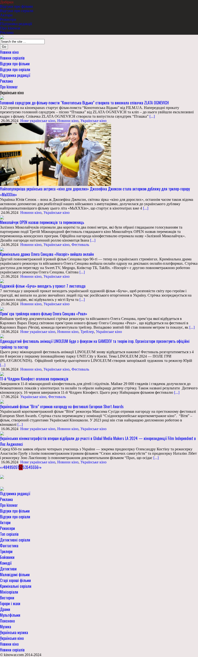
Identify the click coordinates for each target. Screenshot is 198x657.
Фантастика (9, 546)
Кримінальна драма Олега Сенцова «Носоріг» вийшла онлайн (47, 254)
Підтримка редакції (16, 24)
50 (13, 467)
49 (9, 467)
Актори (6, 15)
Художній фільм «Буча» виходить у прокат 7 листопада (42, 286)
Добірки (7, 2)
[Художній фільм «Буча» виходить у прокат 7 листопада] (2, 281)
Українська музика (14, 632)
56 (36, 467)
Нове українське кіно (37, 121)
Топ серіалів (9, 534)
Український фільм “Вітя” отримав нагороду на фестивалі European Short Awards (62, 406)
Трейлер (87, 332)
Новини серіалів (12, 58)
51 (17, 467)
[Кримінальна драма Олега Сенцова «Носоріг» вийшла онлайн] (2, 249)
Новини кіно (9, 52)
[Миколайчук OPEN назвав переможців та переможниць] (2, 217)
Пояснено (7, 621)
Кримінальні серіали (15, 586)
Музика (5, 627)
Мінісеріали (9, 592)
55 (33, 467)
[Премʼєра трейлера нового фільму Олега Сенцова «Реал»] (2, 308)
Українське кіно (93, 121)
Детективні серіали (15, 540)
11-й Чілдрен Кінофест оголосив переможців (34, 379)
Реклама (7, 32)
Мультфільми (10, 615)
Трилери (6, 551)
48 (5, 467)
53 (25, 467)
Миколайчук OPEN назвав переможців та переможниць (42, 222)
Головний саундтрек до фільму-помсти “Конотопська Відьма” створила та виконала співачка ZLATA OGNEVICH (84, 103)
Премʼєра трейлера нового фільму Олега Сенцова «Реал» (43, 314)
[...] (151, 116)
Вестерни (7, 598)
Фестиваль (80, 245)
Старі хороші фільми (15, 580)
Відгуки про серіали (16, 11)
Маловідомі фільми (15, 574)
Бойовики (7, 557)
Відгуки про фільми (16, 6)
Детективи (8, 569)
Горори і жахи (10, 603)
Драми (5, 609)
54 (29, 467)
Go (4, 46)
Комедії (6, 563)
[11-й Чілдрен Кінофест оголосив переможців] (2, 374)
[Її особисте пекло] (2, 476)
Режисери (8, 19)
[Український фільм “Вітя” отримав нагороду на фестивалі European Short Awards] (2, 401)
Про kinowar (10, 28)
